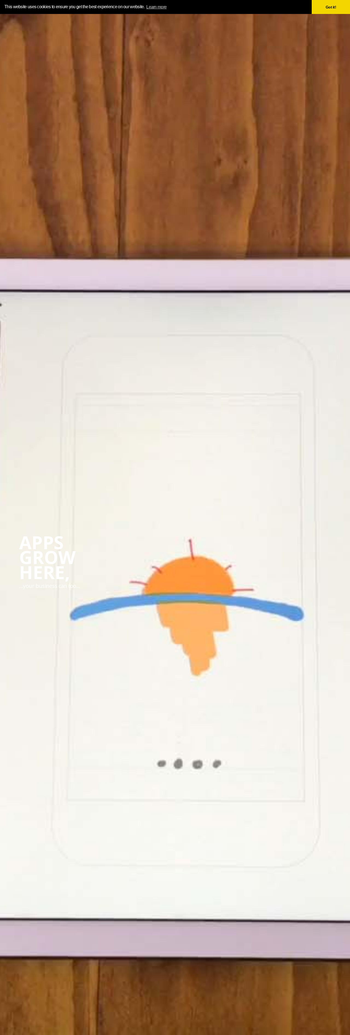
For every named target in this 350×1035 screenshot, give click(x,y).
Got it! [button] (331, 7)
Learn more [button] (156, 7)
